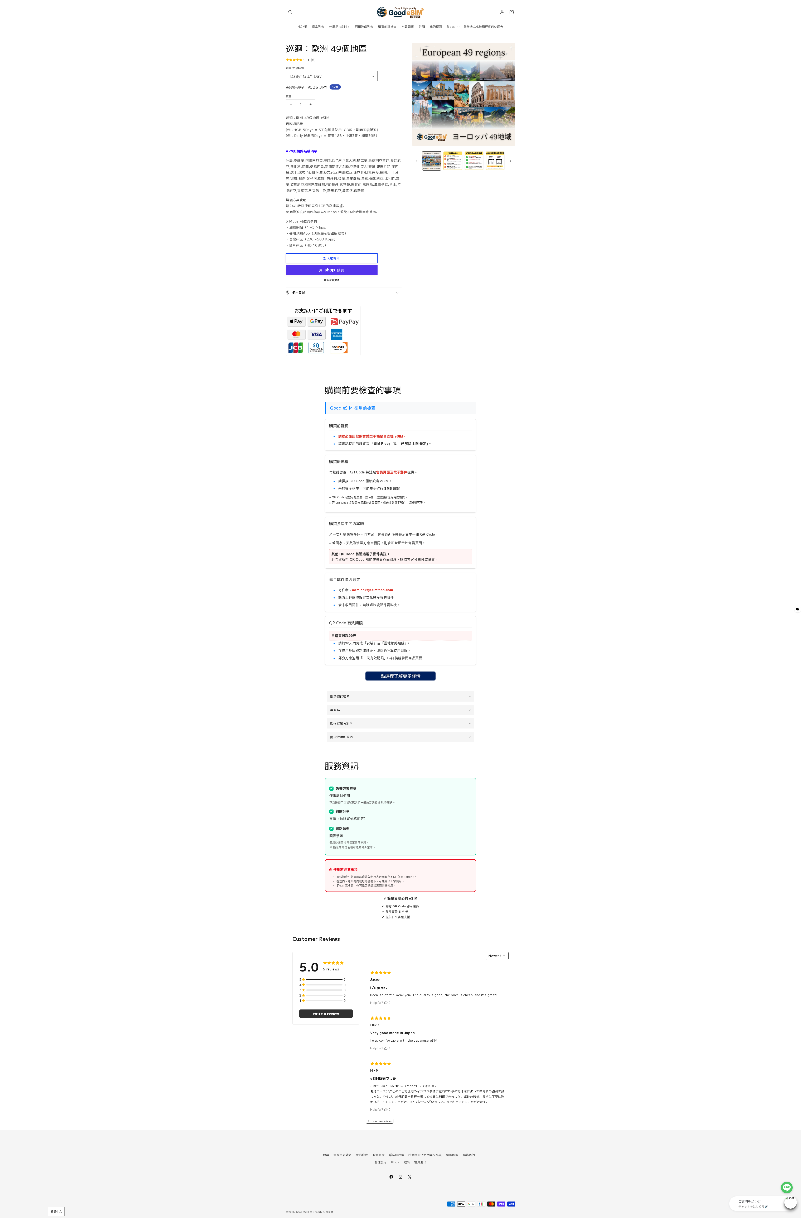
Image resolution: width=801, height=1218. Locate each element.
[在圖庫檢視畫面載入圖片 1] (431, 160)
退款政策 (378, 1155)
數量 (288, 96)
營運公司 (381, 1162)
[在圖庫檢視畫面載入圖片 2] (452, 160)
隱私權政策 (396, 1155)
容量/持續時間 (295, 68)
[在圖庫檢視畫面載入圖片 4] (495, 160)
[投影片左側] (416, 161)
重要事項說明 (342, 1155)
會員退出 (420, 1162)
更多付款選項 (332, 280)
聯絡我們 (469, 1155)
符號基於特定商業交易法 (425, 1155)
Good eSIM (302, 1211)
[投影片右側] (510, 161)
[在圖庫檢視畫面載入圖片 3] (474, 160)
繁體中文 (56, 1211)
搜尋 (326, 1155)
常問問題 (452, 1155)
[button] (290, 12)
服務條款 (362, 1155)
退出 (407, 1162)
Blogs (395, 1162)
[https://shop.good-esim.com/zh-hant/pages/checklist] (400, 680)
